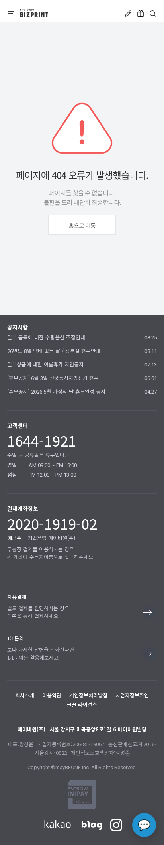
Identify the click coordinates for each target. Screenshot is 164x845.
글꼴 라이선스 (82, 704)
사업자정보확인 (132, 695)
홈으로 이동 (82, 225)
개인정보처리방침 (88, 695)
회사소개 (24, 695)
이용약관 (51, 695)
